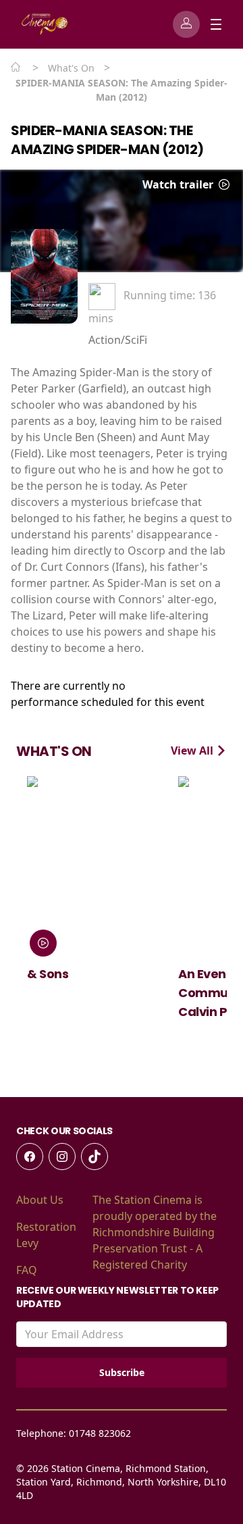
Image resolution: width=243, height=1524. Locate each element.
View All (193, 750)
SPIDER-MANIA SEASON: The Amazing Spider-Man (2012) (107, 140)
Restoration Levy (46, 1234)
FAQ (26, 1270)
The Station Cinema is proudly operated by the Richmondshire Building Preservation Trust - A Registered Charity (154, 1232)
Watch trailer (179, 184)
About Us (39, 1199)
